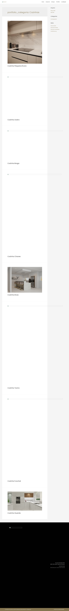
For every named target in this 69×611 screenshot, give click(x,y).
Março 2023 (53, 10)
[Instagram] (20, 524)
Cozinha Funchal (14, 481)
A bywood (48, 1)
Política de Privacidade (59, 609)
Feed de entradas (54, 27)
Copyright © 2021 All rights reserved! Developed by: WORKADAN (18, 609)
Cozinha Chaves (14, 256)
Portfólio (58, 1)
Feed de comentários (55, 29)
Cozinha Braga (13, 163)
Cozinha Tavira (13, 388)
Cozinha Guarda (14, 513)
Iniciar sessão (53, 25)
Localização (63, 1)
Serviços (53, 1)
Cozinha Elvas (13, 295)
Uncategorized (54, 19)
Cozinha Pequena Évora (17, 66)
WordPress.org (53, 31)
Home (43, 1)
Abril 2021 (52, 12)
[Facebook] (17, 524)
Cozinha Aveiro (14, 120)
